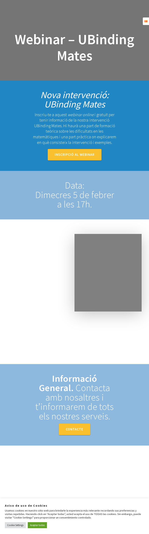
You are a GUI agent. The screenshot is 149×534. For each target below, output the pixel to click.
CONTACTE (74, 429)
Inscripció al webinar (74, 154)
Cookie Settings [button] (15, 525)
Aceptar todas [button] (37, 525)
